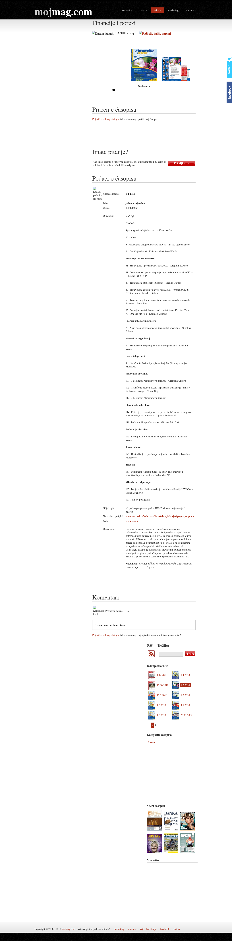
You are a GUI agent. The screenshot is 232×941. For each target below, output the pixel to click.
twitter (176, 929)
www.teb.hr (132, 521)
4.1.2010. (185, 705)
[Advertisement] (158, 136)
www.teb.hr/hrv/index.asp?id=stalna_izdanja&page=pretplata (160, 516)
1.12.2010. (162, 675)
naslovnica (126, 10)
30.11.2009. (187, 715)
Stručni (152, 742)
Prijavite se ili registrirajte (105, 119)
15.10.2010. (163, 685)
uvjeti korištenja (148, 929)
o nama (190, 10)
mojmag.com (68, 929)
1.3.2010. (185, 685)
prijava (143, 10)
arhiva (157, 10)
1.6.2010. (162, 705)
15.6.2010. (162, 695)
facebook (164, 929)
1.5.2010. (162, 715)
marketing (173, 10)
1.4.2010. (185, 675)
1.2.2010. (185, 695)
